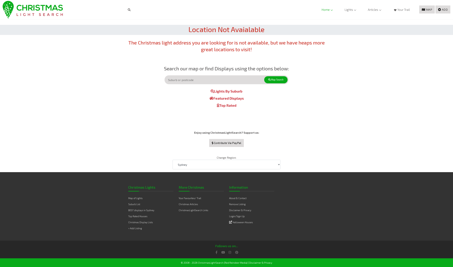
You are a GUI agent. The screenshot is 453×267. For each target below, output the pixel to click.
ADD (445, 9)
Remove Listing (237, 204)
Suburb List (134, 204)
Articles (373, 9)
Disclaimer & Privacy (240, 210)
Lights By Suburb (228, 91)
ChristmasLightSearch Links (193, 210)
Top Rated (227, 105)
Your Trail (403, 9)
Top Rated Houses (137, 216)
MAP (429, 9)
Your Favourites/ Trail (190, 198)
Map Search (277, 79)
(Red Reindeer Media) (236, 262)
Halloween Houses (243, 222)
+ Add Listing (135, 228)
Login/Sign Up (237, 216)
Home (326, 9)
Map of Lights (135, 198)
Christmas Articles (188, 204)
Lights (349, 9)
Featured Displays (228, 98)
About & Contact (237, 198)
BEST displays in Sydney (141, 210)
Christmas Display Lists (140, 222)
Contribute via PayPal (227, 142)
